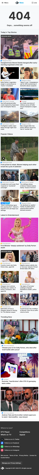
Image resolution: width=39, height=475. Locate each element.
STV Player (5, 432)
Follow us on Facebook (12, 443)
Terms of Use (14, 455)
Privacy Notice (23, 455)
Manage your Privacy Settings (11, 463)
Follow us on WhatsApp (12, 446)
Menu (6, 3)
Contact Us (33, 455)
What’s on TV (6, 435)
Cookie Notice (5, 457)
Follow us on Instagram (12, 450)
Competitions (25, 432)
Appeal (22, 435)
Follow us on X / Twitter (12, 439)
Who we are (4, 455)
